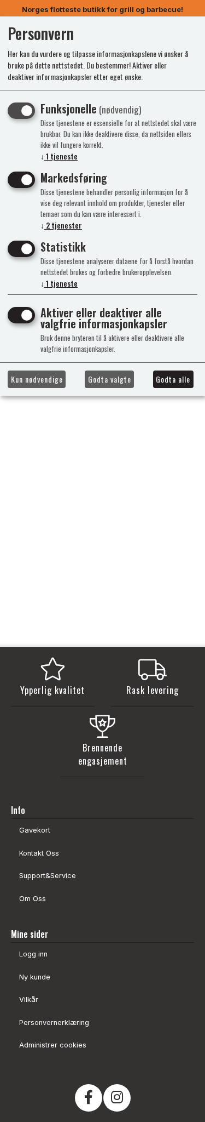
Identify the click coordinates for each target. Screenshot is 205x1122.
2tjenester (61, 225)
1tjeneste (59, 156)
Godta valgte (109, 379)
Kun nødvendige (37, 379)
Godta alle (173, 379)
